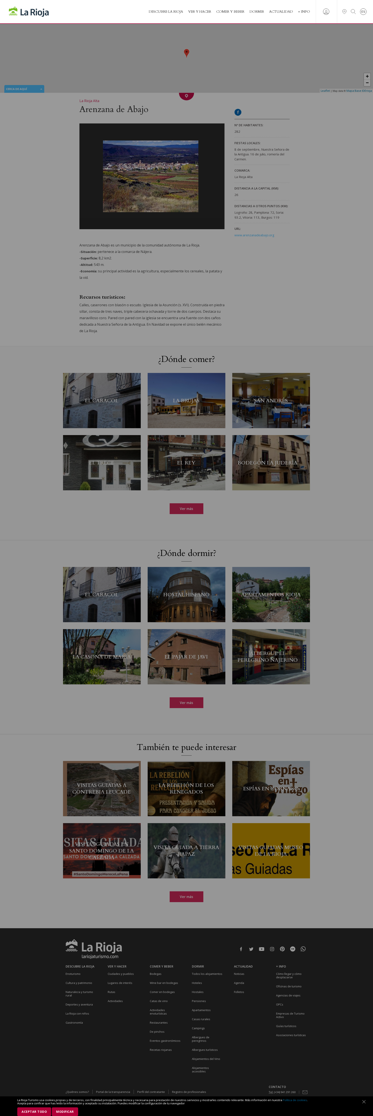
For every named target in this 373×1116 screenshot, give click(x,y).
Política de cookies (295, 1100)
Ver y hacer (199, 11)
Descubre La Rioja (166, 11)
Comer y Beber (230, 11)
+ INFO (304, 11)
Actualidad (281, 11)
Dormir (257, 11)
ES (363, 11)
